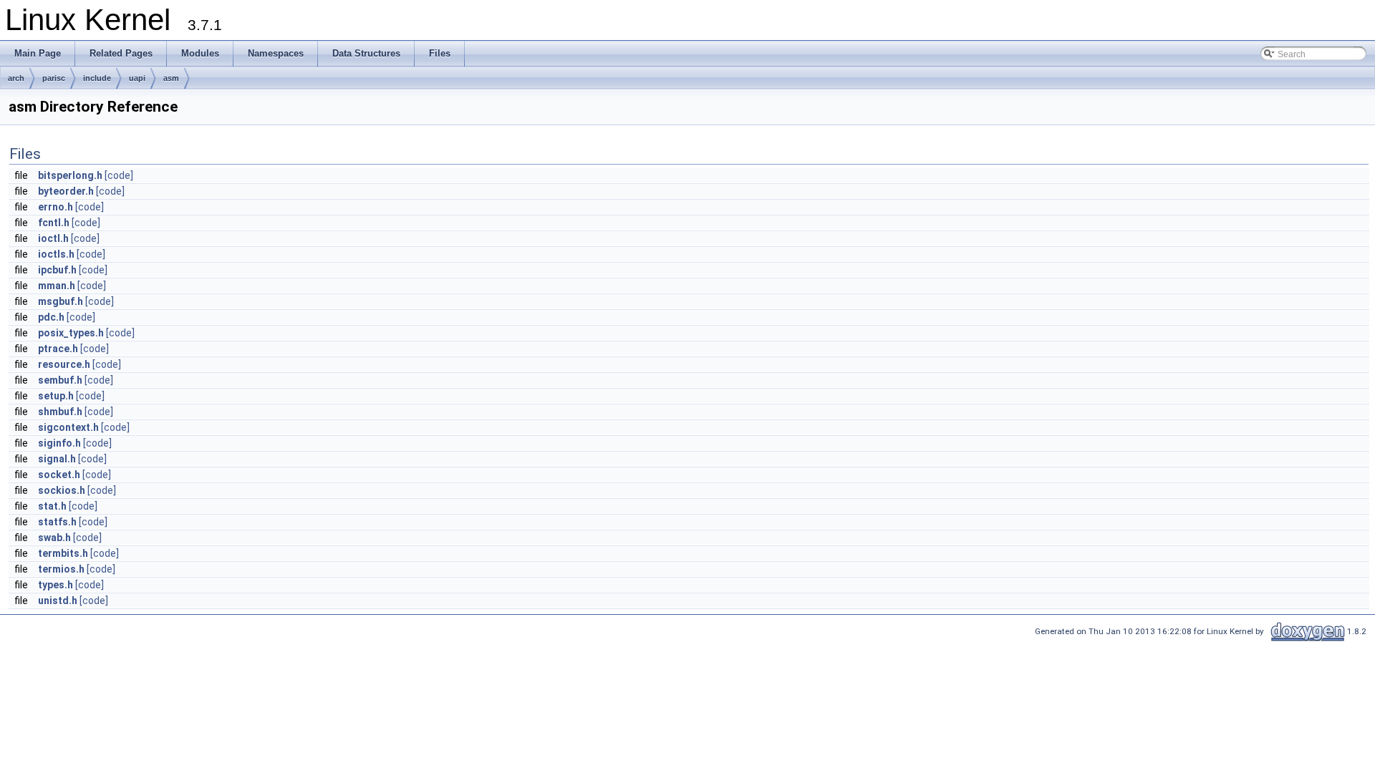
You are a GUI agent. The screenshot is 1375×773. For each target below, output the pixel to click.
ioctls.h (56, 254)
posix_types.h (71, 333)
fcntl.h (53, 222)
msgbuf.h (60, 301)
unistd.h (57, 600)
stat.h (52, 506)
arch (16, 78)
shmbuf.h (60, 411)
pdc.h (51, 317)
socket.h (59, 474)
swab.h (54, 537)
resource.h (64, 364)
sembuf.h (60, 380)
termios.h (61, 569)
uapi (137, 78)
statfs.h (57, 522)
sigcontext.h (68, 427)
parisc (53, 78)
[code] (119, 175)
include (97, 78)
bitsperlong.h (70, 175)
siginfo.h (59, 443)
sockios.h (61, 490)
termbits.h (63, 553)
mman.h (56, 285)
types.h (55, 584)
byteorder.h (66, 191)
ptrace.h (58, 348)
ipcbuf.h (57, 270)
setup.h (56, 396)
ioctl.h (53, 238)
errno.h (55, 207)
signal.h (57, 459)
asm (171, 78)
